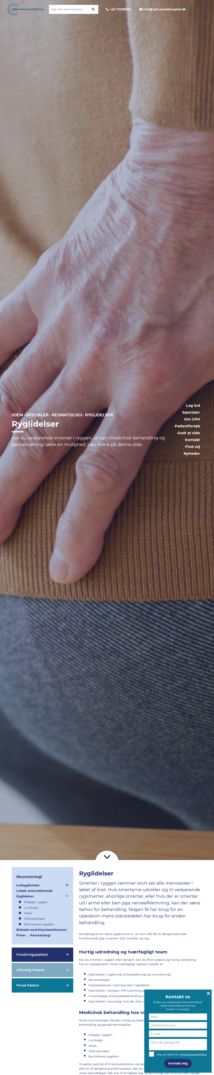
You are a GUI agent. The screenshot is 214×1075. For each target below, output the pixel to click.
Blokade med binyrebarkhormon (41, 929)
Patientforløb (187, 426)
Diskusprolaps (34, 918)
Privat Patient (27, 985)
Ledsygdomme (27, 885)
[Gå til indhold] (107, 856)
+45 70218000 (120, 9)
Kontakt (192, 440)
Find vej (192, 447)
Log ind (193, 405)
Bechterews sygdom (39, 924)
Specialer (191, 412)
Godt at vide (188, 433)
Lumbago (31, 907)
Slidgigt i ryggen (36, 902)
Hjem (17, 415)
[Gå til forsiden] (26, 9)
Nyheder (192, 453)
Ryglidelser (25, 896)
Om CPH (192, 419)
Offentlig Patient (30, 970)
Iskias (28, 913)
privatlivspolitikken (193, 1054)
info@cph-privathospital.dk (164, 9)
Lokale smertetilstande (34, 891)
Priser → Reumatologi (33, 935)
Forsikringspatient (32, 955)
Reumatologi (67, 415)
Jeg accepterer (181, 1054)
